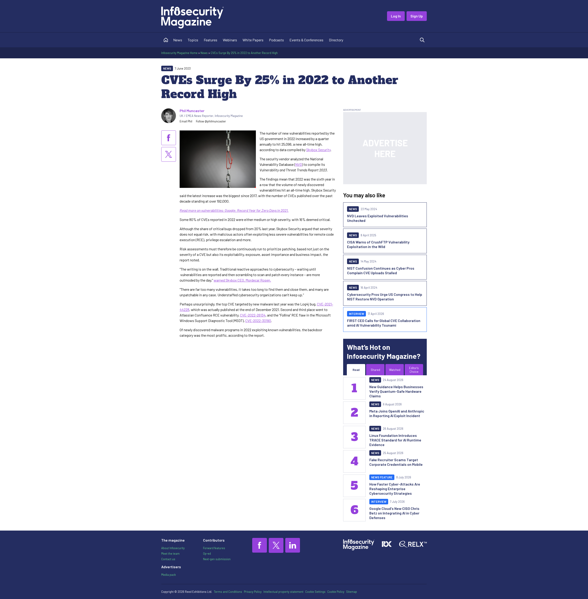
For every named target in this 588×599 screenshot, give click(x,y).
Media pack (168, 574)
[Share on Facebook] (168, 137)
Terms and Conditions (228, 591)
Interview (356, 314)
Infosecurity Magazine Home (179, 53)
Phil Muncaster (192, 110)
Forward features (214, 548)
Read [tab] (356, 370)
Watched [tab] (394, 370)
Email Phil (186, 121)
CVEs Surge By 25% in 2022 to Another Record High (244, 53)
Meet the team (170, 553)
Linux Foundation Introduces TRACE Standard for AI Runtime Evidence (395, 440)
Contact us (168, 559)
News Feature (382, 477)
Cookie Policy (335, 591)
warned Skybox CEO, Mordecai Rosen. (242, 280)
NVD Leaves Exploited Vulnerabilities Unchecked (377, 218)
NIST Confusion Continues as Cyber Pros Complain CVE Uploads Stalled (380, 270)
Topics (193, 40)
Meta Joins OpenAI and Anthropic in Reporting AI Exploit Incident (396, 413)
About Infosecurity (173, 548)
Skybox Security (318, 149)
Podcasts (276, 40)
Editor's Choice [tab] (414, 369)
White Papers (253, 40)
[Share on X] (168, 154)
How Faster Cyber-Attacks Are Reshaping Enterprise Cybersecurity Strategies (394, 488)
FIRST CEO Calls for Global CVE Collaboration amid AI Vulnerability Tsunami (383, 322)
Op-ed (207, 553)
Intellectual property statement (283, 591)
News (177, 40)
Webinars (230, 40)
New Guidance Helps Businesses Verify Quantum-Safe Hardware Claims (396, 391)
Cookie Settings (315, 591)
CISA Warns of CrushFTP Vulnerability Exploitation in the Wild (378, 244)
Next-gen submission (217, 559)
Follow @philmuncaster (211, 121)
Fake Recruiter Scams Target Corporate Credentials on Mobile (396, 462)
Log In (396, 16)
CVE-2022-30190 (258, 320)
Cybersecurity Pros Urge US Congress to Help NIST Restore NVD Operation (384, 296)
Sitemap (351, 591)
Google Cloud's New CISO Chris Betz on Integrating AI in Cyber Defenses (394, 513)
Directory (336, 40)
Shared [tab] (375, 370)
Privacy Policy (253, 591)
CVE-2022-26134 (253, 315)
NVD (298, 164)
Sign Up (416, 16)
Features (210, 40)
